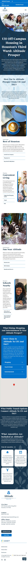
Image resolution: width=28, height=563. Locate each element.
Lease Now (6, 535)
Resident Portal (6, 531)
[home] (5, 9)
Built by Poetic (4, 546)
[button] (25, 9)
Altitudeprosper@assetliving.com (10, 517)
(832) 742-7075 (5, 514)
